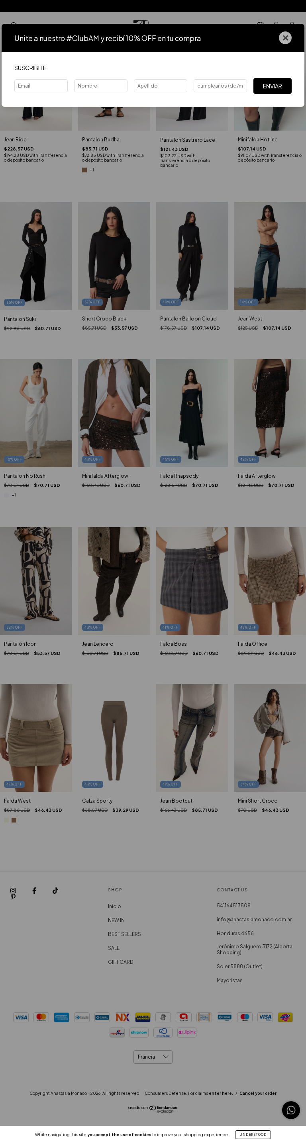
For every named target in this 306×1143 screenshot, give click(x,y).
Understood (253, 1135)
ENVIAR (272, 86)
